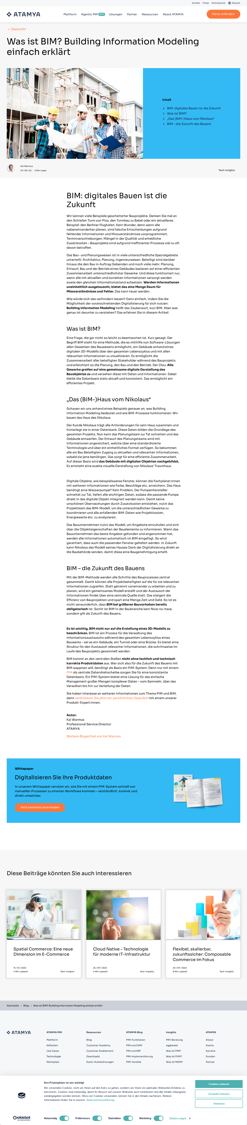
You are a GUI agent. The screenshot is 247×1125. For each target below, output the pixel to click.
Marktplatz (53, 1061)
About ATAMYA (173, 14)
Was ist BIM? (177, 113)
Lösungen (115, 14)
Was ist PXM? (174, 1056)
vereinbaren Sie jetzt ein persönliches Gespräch (111, 698)
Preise (206, 3)
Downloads (93, 1056)
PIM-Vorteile (133, 1061)
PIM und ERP (133, 1050)
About (209, 1039)
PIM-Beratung (174, 1039)
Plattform (70, 14)
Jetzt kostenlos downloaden (39, 807)
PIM (69, 672)
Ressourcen (150, 14)
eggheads (172, 1045)
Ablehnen (219, 1103)
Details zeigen (178, 1118)
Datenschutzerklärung (100, 1100)
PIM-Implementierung (139, 1056)
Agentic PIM (89, 14)
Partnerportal (218, 3)
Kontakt (196, 3)
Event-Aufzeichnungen (100, 1061)
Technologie (54, 1056)
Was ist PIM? (173, 1050)
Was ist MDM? (174, 1061)
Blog (26, 1005)
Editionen (52, 1045)
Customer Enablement (99, 1050)
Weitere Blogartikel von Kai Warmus (94, 736)
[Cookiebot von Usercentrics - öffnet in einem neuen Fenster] (21, 1118)
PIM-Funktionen (135, 1039)
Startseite (13, 1005)
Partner (132, 14)
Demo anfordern (223, 14)
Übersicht (18, 29)
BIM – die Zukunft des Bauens (189, 124)
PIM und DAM (134, 1045)
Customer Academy (98, 1045)
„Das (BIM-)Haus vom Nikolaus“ (191, 119)
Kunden (210, 1056)
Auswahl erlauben (219, 1093)
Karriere (210, 1050)
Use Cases (53, 1050)
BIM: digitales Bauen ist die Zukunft (194, 108)
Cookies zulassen (219, 1084)
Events (210, 1045)
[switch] (97, 1118)
